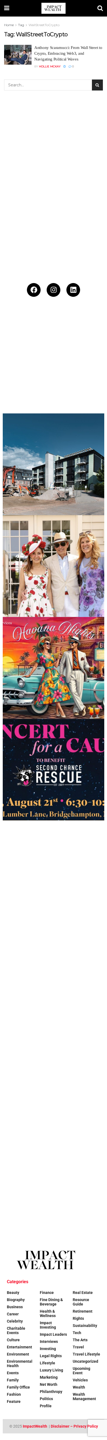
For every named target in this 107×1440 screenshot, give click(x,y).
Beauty (13, 1292)
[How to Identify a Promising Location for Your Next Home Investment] (53, 1177)
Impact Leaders (53, 1334)
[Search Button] (100, 8)
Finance (47, 1292)
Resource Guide (81, 1302)
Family (13, 1380)
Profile (46, 1406)
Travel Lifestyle (86, 1354)
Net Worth (48, 1384)
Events (13, 1373)
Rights (78, 1318)
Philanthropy (51, 1391)
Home (9, 25)
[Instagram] (53, 290)
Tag (21, 25)
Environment (18, 1354)
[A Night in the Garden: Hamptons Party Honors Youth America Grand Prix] (53, 871)
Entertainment (19, 1347)
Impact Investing (48, 1325)
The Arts (80, 1340)
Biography (16, 1300)
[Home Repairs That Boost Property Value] (53, 1075)
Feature (14, 1401)
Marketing (49, 1377)
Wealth (79, 1387)
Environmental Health (19, 1363)
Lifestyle (47, 1363)
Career (13, 1314)
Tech (77, 1333)
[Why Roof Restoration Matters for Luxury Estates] (53, 973)
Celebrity (15, 1321)
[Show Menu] (6, 8)
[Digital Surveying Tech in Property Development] (53, 464)
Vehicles (80, 1380)
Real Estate (83, 1292)
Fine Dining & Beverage (51, 1302)
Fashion (14, 1394)
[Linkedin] (73, 290)
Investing (48, 1348)
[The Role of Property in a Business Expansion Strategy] (53, 362)
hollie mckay (50, 66)
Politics (46, 1399)
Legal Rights (51, 1356)
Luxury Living (51, 1370)
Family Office (18, 1387)
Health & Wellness (48, 1313)
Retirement (82, 1311)
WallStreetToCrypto (44, 25)
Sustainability (85, 1325)
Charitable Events (16, 1330)
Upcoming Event (81, 1370)
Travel (78, 1347)
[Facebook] (34, 290)
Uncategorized (85, 1361)
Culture (13, 1340)
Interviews (49, 1341)
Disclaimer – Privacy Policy (74, 1426)
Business (15, 1307)
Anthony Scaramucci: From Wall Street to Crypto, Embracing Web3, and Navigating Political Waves (68, 53)
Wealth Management (84, 1396)
